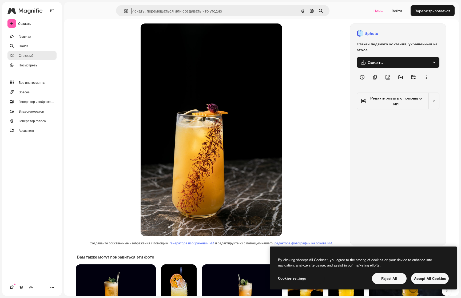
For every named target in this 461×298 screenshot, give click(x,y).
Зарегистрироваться (432, 10)
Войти (397, 10)
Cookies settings (292, 278)
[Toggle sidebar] (52, 10)
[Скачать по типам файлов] (434, 62)
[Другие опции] (426, 77)
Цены (378, 10)
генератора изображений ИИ (192, 243)
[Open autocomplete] (123, 11)
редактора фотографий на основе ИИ (303, 243)
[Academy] (21, 287)
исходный (176, 33)
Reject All (389, 278)
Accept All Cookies (430, 278)
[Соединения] (11, 287)
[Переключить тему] (31, 287)
